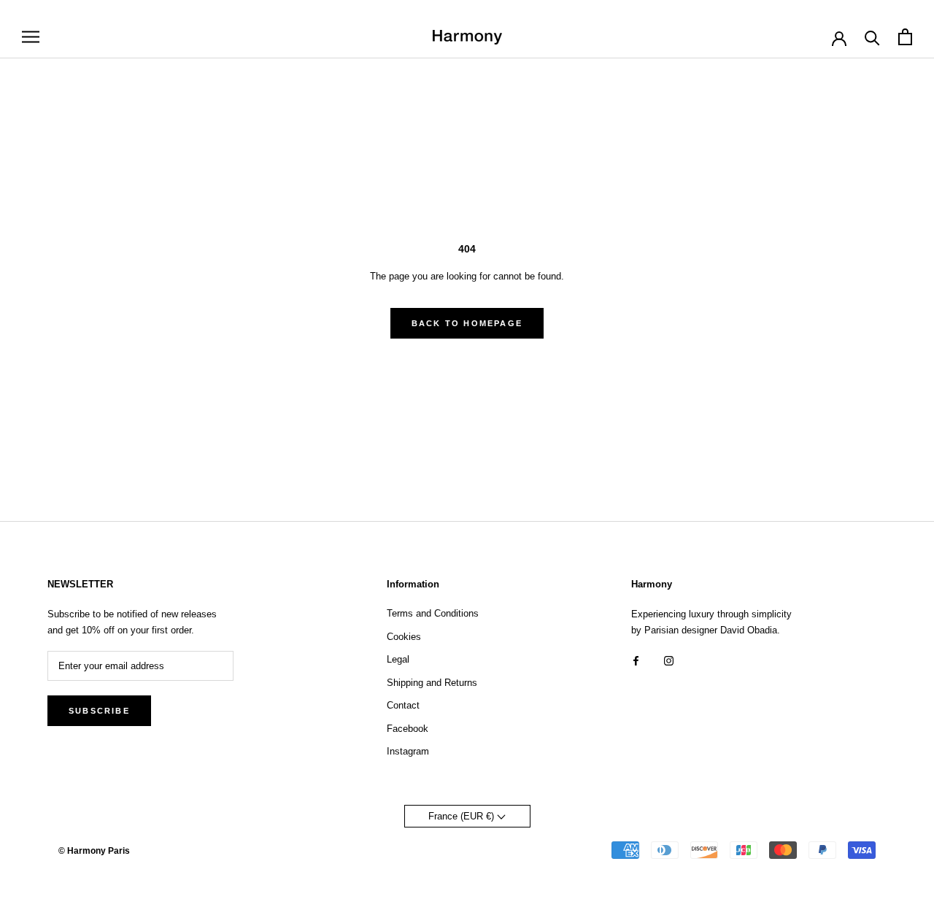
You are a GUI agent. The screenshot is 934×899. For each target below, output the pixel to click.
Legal (398, 659)
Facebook (407, 728)
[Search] (872, 37)
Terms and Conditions (433, 613)
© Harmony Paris (94, 851)
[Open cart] (905, 36)
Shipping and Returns (432, 682)
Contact (403, 705)
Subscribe (99, 710)
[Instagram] (669, 660)
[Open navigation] (30, 37)
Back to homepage (467, 323)
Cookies (404, 636)
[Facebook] (636, 660)
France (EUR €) (462, 816)
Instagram (408, 751)
